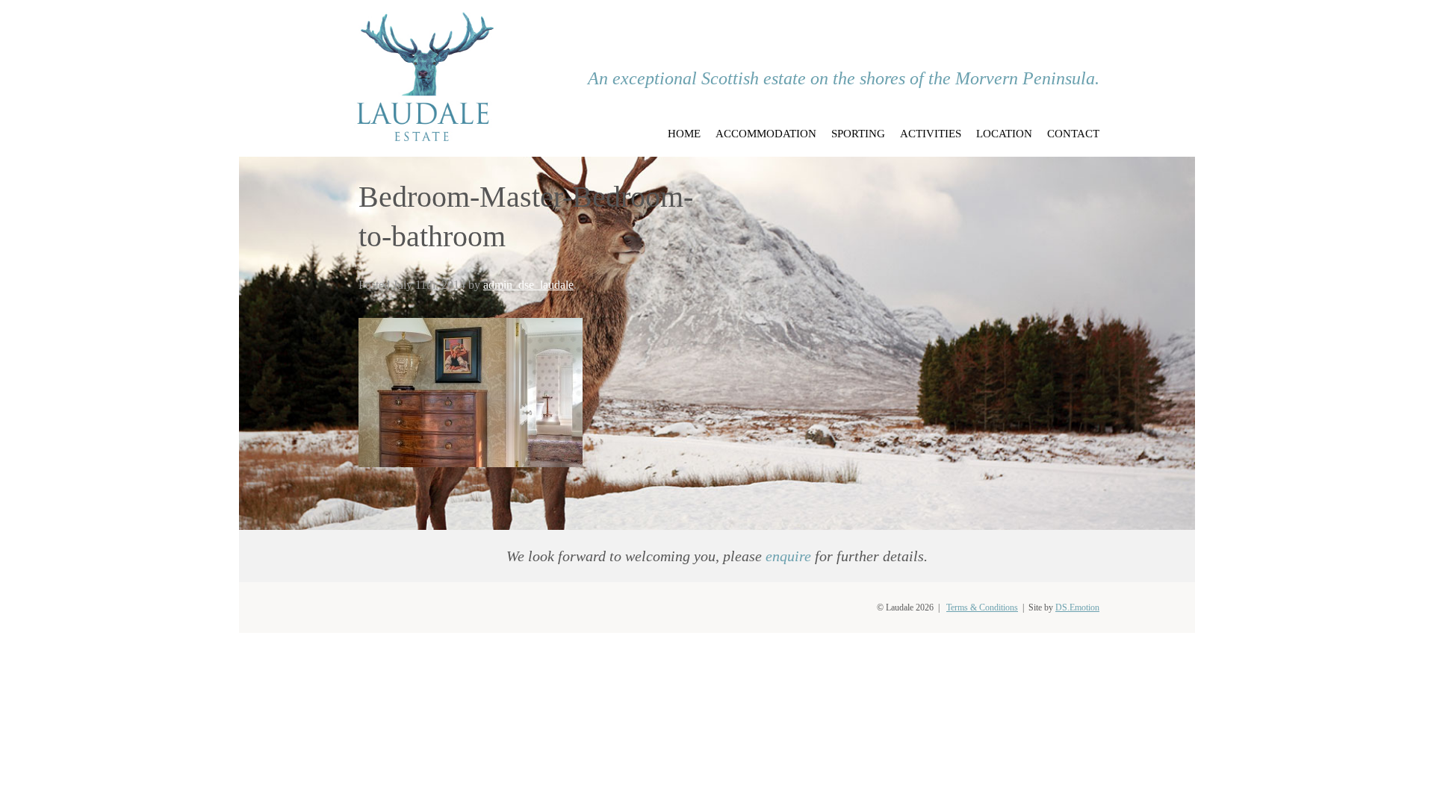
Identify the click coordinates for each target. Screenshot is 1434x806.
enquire (788, 556)
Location (1004, 134)
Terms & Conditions (982, 607)
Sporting (858, 134)
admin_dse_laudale (528, 284)
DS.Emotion (1077, 607)
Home (684, 134)
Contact (1073, 134)
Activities (930, 134)
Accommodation (766, 134)
